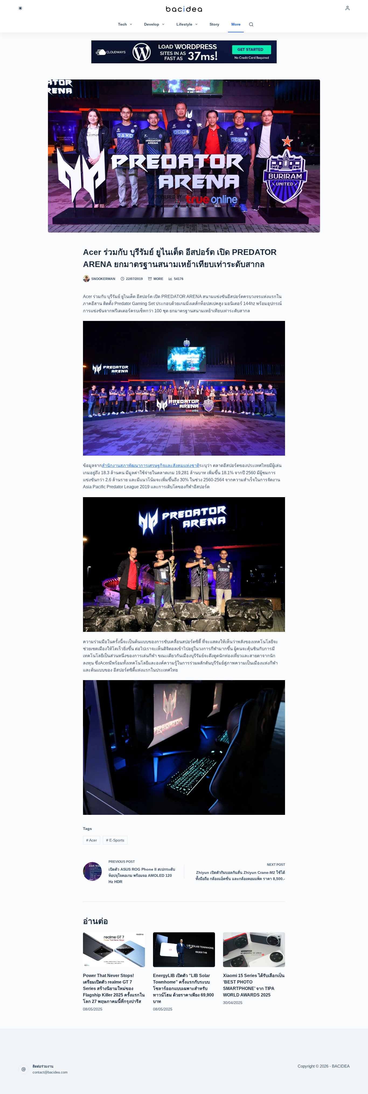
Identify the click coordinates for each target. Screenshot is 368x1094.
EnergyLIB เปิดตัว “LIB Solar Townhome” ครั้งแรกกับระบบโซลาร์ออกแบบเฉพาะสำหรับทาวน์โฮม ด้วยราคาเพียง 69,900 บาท (183, 988)
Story (214, 24)
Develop (151, 24)
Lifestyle (184, 24)
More (236, 24)
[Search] (251, 24)
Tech (122, 24)
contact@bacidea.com (50, 1072)
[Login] (347, 8)
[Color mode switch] (20, 8)
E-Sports (115, 840)
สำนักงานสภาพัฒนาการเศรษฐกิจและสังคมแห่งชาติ (150, 465)
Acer (91, 840)
